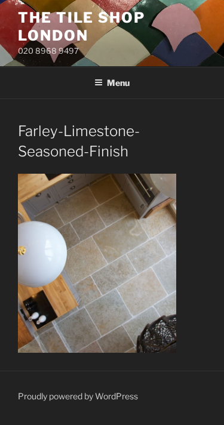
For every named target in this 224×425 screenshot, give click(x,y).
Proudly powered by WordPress (78, 396)
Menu (118, 83)
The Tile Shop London (81, 26)
